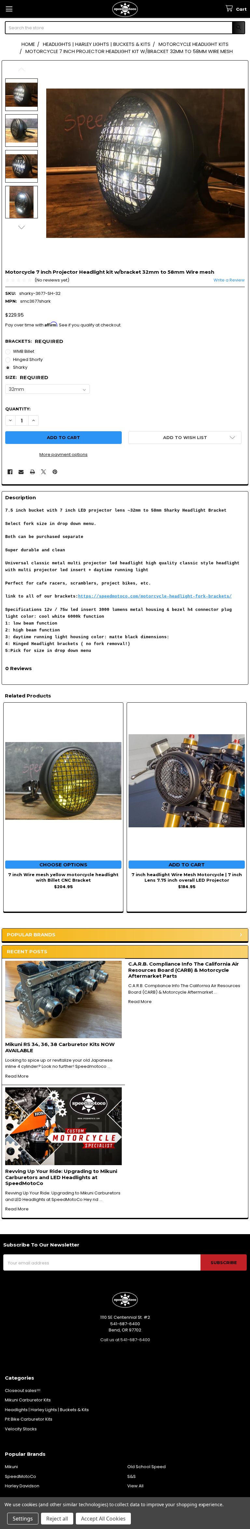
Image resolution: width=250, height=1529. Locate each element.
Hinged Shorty (28, 359)
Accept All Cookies (103, 1518)
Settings (23, 1518)
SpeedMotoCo (20, 1476)
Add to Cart (187, 864)
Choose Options (63, 864)
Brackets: (34, 341)
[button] (185, 437)
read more (17, 1076)
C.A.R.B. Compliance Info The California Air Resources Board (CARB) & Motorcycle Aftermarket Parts (183, 970)
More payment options (63, 454)
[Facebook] (10, 471)
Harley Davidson (22, 1486)
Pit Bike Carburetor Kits (28, 1419)
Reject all (57, 1518)
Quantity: (18, 408)
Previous (21, 69)
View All (135, 1486)
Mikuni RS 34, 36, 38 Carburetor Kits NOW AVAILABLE (60, 1047)
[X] (43, 471)
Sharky (20, 367)
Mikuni (11, 1467)
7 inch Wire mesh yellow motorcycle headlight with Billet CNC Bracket (63, 877)
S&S (131, 1476)
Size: (27, 377)
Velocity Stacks (21, 1429)
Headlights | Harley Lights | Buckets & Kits (47, 1410)
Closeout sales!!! (22, 1390)
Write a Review (229, 280)
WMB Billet (23, 351)
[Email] (21, 471)
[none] (145, 163)
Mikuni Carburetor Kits (28, 1400)
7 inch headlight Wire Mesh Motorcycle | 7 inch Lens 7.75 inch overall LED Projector (187, 877)
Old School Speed (146, 1467)
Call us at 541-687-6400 (125, 1340)
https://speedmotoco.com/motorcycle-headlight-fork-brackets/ (155, 596)
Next (21, 227)
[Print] (32, 471)
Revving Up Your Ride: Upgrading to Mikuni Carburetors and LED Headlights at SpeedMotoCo (61, 1177)
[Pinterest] (55, 471)
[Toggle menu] (9, 9)
